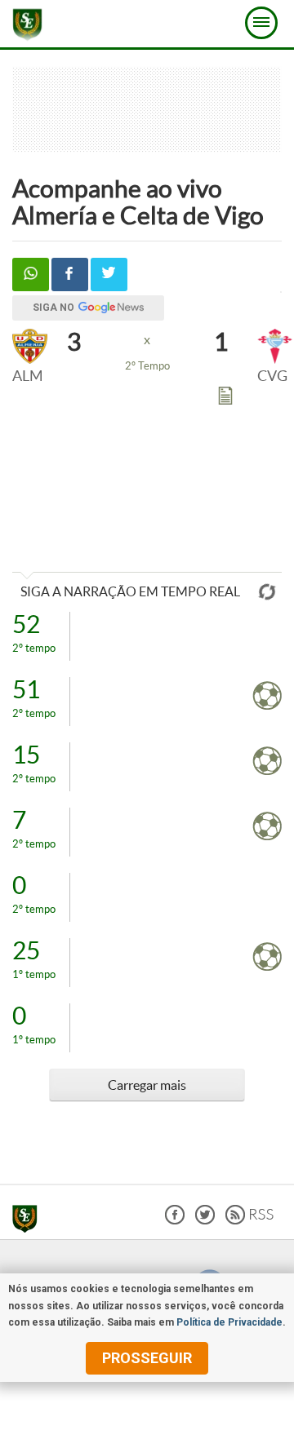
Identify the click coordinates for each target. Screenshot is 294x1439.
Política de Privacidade (229, 1322)
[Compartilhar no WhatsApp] (30, 274)
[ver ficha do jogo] (225, 399)
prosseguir (147, 1357)
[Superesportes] (29, 1221)
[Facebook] (175, 1220)
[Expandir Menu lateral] (261, 23)
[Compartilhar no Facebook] (69, 274)
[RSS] (249, 1220)
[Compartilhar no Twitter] (109, 274)
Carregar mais (147, 1085)
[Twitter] (205, 1220)
